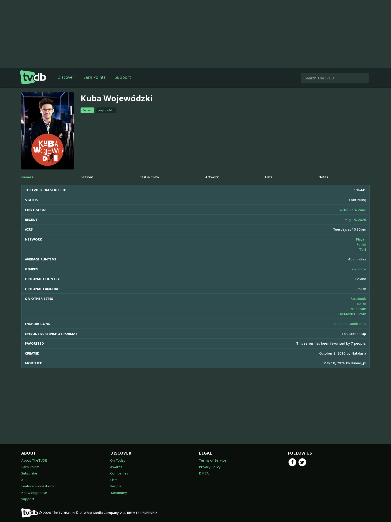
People (116, 486)
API (24, 479)
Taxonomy (118, 492)
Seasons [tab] (87, 177)
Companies (119, 473)
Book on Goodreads (350, 323)
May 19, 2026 (355, 219)
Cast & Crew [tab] (149, 177)
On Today (117, 460)
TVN (362, 249)
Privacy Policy (210, 467)
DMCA (204, 473)
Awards (116, 467)
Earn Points (94, 77)
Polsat (361, 244)
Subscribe (29, 473)
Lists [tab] (268, 177)
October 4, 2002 (353, 209)
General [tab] (27, 177)
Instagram (358, 308)
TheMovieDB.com (352, 314)
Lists (113, 479)
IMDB (361, 303)
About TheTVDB (34, 460)
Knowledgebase (34, 492)
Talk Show (358, 269)
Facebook (358, 298)
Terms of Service (212, 460)
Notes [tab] (323, 177)
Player (361, 239)
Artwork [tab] (212, 177)
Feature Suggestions (37, 486)
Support (123, 77)
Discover (65, 77)
